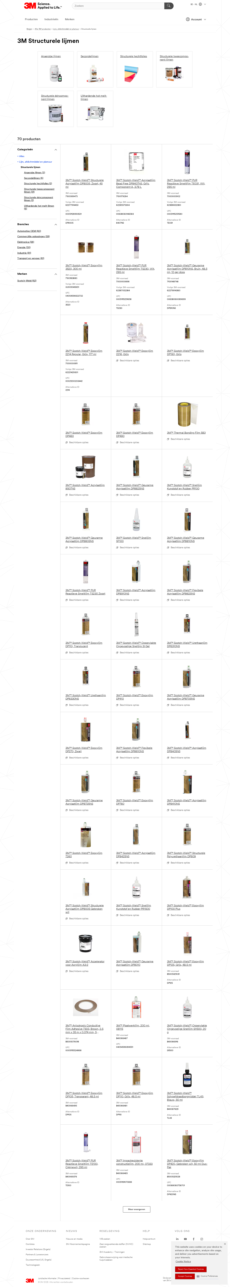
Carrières (30, 1244)
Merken (69, 19)
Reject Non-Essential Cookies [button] (191, 1269)
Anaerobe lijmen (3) (34, 172)
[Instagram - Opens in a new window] (201, 1239)
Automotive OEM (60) (29, 231)
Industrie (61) (24, 253)
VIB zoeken (105, 1239)
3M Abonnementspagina (78, 1244)
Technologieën (33, 1265)
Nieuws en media (74, 1239)
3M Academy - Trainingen (112, 1252)
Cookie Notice (183, 1261)
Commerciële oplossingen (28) (33, 236)
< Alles (20, 156)
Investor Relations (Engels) (38, 1249)
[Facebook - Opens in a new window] (193, 1239)
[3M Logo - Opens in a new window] (43, 6)
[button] (207, 1276)
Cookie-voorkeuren (80, 1279)
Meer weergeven (136, 1209)
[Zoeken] (169, 6)
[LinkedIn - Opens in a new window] (177, 1239)
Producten (31, 19)
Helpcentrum (149, 1239)
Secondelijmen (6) (33, 178)
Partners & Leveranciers (37, 1255)
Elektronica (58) (25, 242)
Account (196, 19)
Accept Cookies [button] (185, 1276)
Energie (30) (23, 247)
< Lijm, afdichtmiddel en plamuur (34, 162)
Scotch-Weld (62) (26, 281)
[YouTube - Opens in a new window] (185, 1239)
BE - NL (194, 5)
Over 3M (30, 1239)
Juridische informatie (47, 1279)
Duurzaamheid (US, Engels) (39, 1260)
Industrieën (51, 19)
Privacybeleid (64, 1279)
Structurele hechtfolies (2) (38, 183)
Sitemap (147, 1244)
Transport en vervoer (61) (30, 258)
